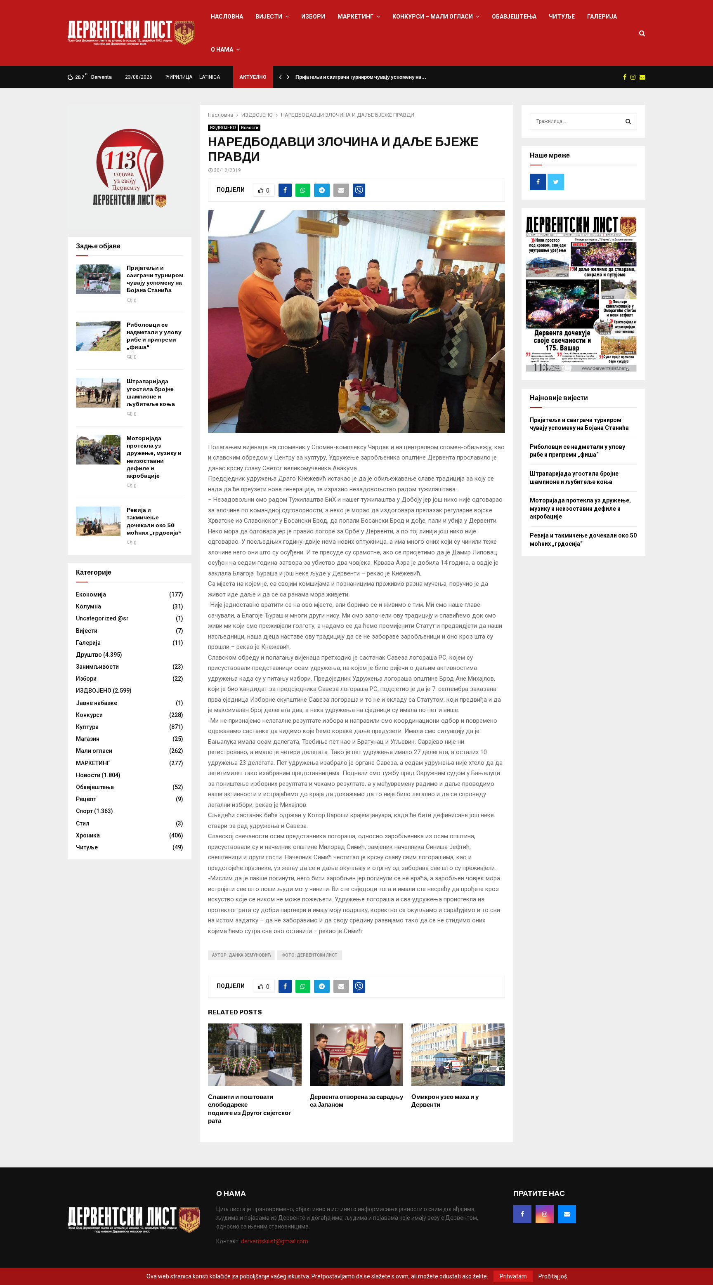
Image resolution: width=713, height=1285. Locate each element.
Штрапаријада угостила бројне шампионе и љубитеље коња (151, 393)
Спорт (84, 811)
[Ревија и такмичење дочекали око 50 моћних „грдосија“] (98, 521)
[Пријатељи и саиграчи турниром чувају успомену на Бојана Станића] (98, 279)
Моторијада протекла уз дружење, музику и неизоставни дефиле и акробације (154, 457)
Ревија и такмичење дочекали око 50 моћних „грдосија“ (154, 521)
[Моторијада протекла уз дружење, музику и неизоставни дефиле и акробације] (98, 449)
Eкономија (91, 594)
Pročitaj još (552, 1276)
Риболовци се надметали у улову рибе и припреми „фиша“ (154, 336)
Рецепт (86, 799)
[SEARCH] (628, 121)
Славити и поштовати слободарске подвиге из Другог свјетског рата (249, 1109)
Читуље (562, 16)
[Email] (567, 1214)
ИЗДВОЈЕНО (223, 127)
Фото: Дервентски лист (309, 955)
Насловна (227, 16)
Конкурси (89, 715)
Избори (313, 16)
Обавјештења (514, 16)
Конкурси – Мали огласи (432, 16)
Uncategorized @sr (102, 618)
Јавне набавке (96, 703)
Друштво (89, 654)
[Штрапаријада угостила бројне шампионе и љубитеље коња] (98, 393)
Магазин (87, 739)
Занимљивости (97, 666)
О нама (222, 49)
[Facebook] (522, 1214)
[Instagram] (545, 1214)
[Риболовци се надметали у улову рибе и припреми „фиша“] (98, 336)
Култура (87, 727)
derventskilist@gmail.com (274, 1241)
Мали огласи (94, 750)
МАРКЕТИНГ (355, 16)
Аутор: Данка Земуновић (241, 955)
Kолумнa (88, 606)
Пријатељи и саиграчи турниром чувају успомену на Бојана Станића (155, 279)
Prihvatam (513, 1276)
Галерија (602, 16)
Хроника (88, 835)
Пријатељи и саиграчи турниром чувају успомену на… (360, 77)
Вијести (268, 16)
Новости (249, 127)
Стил (83, 823)
